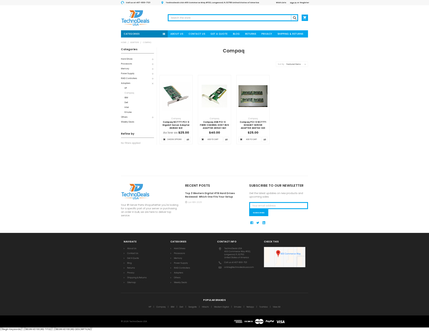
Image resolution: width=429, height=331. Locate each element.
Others (124, 117)
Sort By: (281, 64)
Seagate (192, 306)
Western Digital (221, 306)
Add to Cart (212, 139)
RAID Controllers (129, 78)
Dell (126, 102)
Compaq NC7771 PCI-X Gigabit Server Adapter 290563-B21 (176, 125)
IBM (126, 97)
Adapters (134, 42)
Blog (236, 33)
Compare (188, 139)
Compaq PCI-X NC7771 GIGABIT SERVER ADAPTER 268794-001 (253, 125)
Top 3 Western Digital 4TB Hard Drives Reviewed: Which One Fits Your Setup (210, 195)
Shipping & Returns (290, 33)
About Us (176, 33)
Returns (250, 33)
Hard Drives (127, 58)
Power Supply (127, 73)
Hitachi (205, 306)
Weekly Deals (127, 121)
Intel (127, 107)
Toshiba (263, 306)
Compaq (147, 42)
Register (304, 2)
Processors (126, 63)
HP (126, 88)
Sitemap (131, 282)
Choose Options (174, 139)
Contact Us (197, 33)
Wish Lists (281, 2)
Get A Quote (219, 33)
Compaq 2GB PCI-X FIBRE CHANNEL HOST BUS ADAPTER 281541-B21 (214, 125)
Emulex (128, 112)
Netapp (250, 306)
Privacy (266, 33)
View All (276, 306)
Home (124, 42)
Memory (125, 68)
